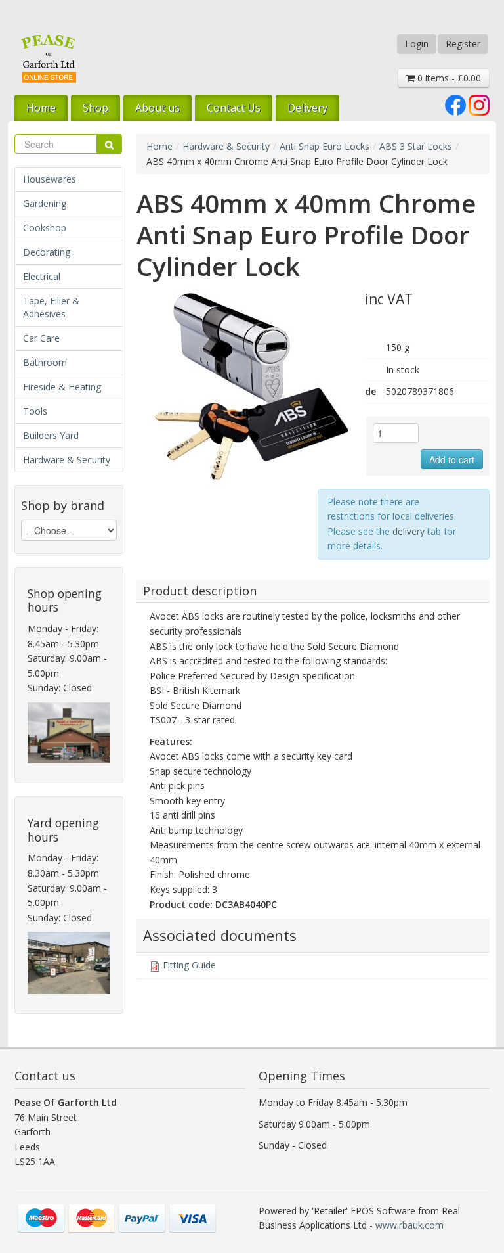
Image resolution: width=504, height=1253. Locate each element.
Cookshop (44, 227)
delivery (408, 531)
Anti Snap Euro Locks (324, 146)
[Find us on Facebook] (455, 104)
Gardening (44, 203)
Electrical (41, 276)
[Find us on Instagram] (479, 104)
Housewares (49, 179)
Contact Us (234, 108)
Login (417, 43)
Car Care (41, 338)
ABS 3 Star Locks (415, 146)
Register (463, 43)
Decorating (46, 252)
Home (41, 108)
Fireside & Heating (62, 386)
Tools (35, 411)
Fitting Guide (189, 965)
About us (157, 108)
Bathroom (45, 362)
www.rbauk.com (409, 1225)
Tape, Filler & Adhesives (51, 307)
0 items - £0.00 (448, 78)
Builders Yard (51, 435)
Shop (95, 108)
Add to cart (451, 459)
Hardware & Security (66, 459)
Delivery (307, 108)
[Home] (48, 58)
